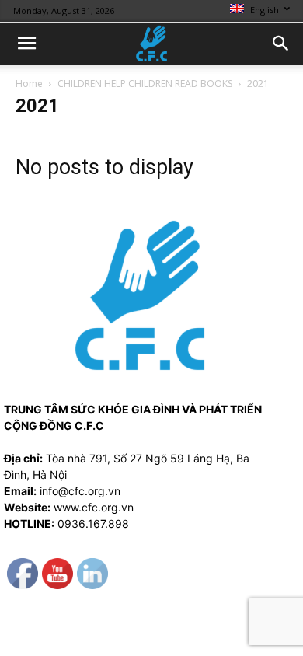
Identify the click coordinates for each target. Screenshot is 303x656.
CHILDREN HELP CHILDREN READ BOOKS (144, 83)
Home (29, 83)
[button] (26, 44)
